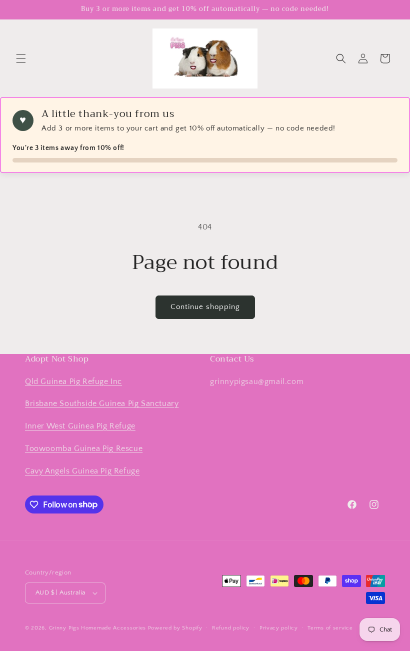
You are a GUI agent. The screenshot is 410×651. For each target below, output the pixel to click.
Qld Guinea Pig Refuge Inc (73, 381)
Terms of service (330, 628)
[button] (21, 59)
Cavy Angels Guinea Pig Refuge (82, 471)
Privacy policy (279, 628)
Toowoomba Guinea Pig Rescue (83, 448)
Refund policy (231, 628)
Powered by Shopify (175, 628)
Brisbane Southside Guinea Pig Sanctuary (101, 403)
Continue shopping (205, 306)
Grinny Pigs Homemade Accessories (97, 628)
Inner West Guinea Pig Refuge (80, 426)
